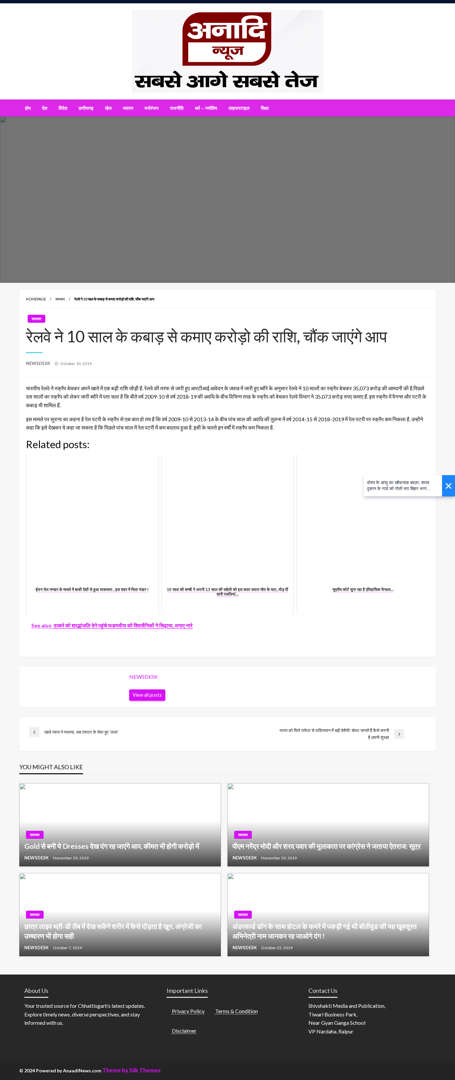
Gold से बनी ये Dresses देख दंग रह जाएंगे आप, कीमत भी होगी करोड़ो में (111, 846)
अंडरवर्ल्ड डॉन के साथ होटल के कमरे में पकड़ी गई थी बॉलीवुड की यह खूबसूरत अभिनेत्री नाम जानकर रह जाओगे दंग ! (324, 931)
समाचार (60, 299)
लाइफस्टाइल (238, 108)
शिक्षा (265, 108)
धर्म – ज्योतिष (206, 108)
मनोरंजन (152, 108)
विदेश (63, 108)
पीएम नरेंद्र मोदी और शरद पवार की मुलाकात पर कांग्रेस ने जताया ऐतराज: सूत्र (326, 846)
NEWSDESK (38, 363)
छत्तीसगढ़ (86, 108)
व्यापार (128, 108)
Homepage (36, 299)
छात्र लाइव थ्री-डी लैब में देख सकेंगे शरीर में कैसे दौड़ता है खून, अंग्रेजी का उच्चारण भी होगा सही (113, 931)
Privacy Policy (188, 1011)
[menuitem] (27, 108)
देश (44, 108)
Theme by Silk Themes (131, 1070)
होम (28, 108)
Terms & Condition (236, 1011)
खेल (108, 108)
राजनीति (177, 108)
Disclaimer (184, 1030)
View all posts (147, 695)
